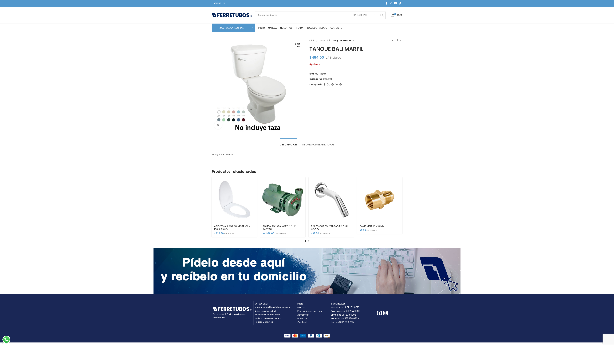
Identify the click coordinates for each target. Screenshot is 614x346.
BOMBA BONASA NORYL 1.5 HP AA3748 (279, 228)
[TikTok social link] (400, 3)
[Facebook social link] (387, 3)
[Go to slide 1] (305, 241)
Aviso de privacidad (265, 311)
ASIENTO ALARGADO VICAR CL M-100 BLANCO (233, 228)
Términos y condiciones (267, 314)
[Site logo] (232, 14)
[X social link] (328, 84)
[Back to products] (396, 40)
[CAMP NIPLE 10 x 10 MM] (379, 200)
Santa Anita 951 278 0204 (345, 318)
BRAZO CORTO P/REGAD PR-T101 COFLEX (329, 228)
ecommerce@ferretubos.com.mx (272, 307)
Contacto (302, 322)
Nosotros (302, 318)
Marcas (301, 307)
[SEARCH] (382, 15)
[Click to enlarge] (218, 125)
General (323, 40)
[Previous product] (393, 40)
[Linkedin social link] (336, 84)
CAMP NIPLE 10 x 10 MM (371, 226)
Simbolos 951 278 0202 (343, 314)
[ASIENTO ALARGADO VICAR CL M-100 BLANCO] (234, 200)
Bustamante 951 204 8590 (345, 311)
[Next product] (400, 40)
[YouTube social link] (395, 3)
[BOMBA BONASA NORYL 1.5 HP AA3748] (282, 200)
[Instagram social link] (391, 3)
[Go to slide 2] (308, 241)
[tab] (288, 143)
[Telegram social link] (340, 84)
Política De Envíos (264, 322)
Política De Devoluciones (268, 318)
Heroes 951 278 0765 (342, 322)
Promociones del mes (309, 311)
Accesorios (303, 314)
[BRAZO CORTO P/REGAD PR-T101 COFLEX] (331, 200)
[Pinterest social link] (333, 84)
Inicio (312, 40)
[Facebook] (379, 313)
